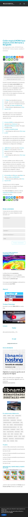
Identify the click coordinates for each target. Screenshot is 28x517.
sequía (23, 436)
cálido (4, 424)
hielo (21, 427)
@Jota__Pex (14, 332)
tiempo (4, 440)
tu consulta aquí (19, 486)
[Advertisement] (14, 25)
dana (8, 424)
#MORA (11, 122)
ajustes (11, 512)
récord (20, 436)
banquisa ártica (18, 415)
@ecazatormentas (7, 332)
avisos (13, 415)
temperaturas (11, 438)
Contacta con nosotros (9, 382)
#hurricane (14, 124)
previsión (15, 436)
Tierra (8, 440)
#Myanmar (13, 125)
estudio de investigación (18, 424)
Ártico (16, 440)
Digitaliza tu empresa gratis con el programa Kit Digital (14, 373)
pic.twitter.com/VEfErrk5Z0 (13, 177)
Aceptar (4, 514)
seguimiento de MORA (8, 192)
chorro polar (19, 420)
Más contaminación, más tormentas (16, 446)
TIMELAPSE (16, 306)
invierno (18, 429)
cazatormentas (13, 420)
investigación (13, 429)
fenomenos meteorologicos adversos (9, 427)
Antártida (8, 415)
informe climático (6, 429)
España (11, 424)
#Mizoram (15, 175)
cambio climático (6, 420)
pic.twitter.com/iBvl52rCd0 (16, 105)
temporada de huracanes (19, 438)
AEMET (4, 415)
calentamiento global (11, 417)
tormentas (12, 440)
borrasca (4, 417)
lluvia (22, 429)
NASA (22, 431)
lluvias (4, 431)
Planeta (4, 436)
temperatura (5, 438)
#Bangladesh (7, 125)
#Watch (21, 175)
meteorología (17, 431)
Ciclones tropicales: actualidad (16, 48)
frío (18, 427)
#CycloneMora (7, 175)
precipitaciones (10, 436)
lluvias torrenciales (10, 431)
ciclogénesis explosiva (7, 422)
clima (21, 422)
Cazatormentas (7, 47)
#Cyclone (6, 122)
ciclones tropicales (16, 422)
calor (17, 417)
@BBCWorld (8, 147)
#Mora (7, 100)
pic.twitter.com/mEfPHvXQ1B (11, 129)
